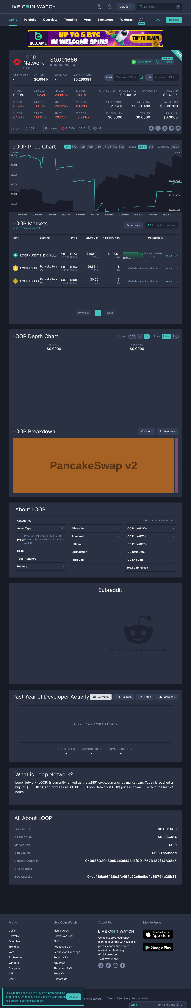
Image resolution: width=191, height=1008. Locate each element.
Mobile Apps (61, 930)
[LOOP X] (164, 128)
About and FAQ (63, 968)
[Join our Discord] (115, 965)
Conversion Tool (63, 935)
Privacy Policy (140, 998)
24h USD (39, 90)
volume (39, 75)
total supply (127, 90)
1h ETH (17, 113)
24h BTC (39, 102)
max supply (149, 90)
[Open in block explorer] (95, 128)
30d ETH (81, 113)
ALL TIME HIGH (82, 75)
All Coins (59, 941)
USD (124, 6)
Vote (11, 952)
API (11, 973)
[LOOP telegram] (171, 128)
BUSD (35, 281)
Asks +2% (172, 113)
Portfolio (14, 935)
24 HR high (171, 102)
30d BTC (81, 102)
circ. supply (107, 90)
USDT (35, 255)
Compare (14, 968)
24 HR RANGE (114, 102)
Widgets (14, 962)
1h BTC (17, 102)
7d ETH (59, 113)
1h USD (17, 90)
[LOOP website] (158, 128)
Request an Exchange (67, 952)
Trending (14, 946)
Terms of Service (117, 998)
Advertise (59, 962)
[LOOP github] (178, 128)
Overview (14, 941)
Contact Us (60, 978)
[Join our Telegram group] (101, 965)
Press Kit (59, 973)
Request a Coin (63, 946)
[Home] (117, 931)
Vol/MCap (60, 75)
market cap (20, 75)
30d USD (81, 90)
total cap (171, 90)
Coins (12, 930)
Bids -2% (145, 113)
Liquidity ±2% (113, 113)
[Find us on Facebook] (122, 965)
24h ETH (39, 113)
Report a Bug (62, 957)
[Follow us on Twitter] (108, 965)
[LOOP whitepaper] (151, 128)
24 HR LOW (143, 102)
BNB (34, 268)
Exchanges (166, 431)
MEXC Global (48, 255)
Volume (145, 431)
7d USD (59, 90)
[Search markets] (148, 225)
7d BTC (59, 102)
